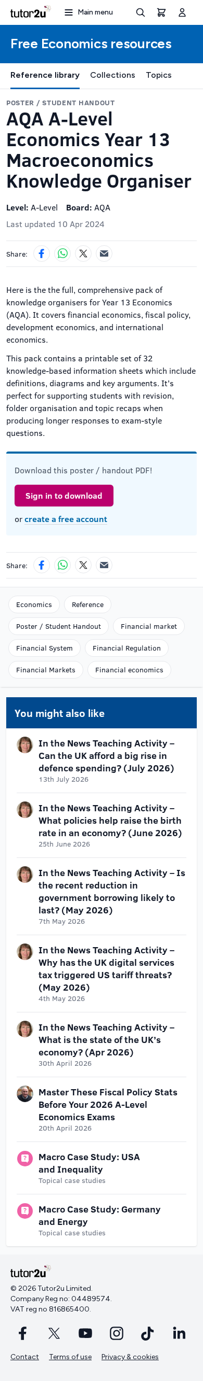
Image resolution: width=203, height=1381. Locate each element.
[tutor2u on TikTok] (147, 1333)
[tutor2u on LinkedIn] (179, 1333)
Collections (112, 75)
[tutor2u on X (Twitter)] (54, 1333)
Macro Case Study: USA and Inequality (89, 1162)
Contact (24, 1356)
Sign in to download (64, 495)
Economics (34, 604)
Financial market (149, 626)
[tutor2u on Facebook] (22, 1333)
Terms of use (70, 1356)
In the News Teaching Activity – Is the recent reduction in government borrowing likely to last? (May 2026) (112, 891)
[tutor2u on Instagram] (116, 1333)
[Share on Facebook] (41, 253)
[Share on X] (83, 253)
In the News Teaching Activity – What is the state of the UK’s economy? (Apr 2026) (106, 1039)
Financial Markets (45, 669)
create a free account (65, 518)
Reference (88, 604)
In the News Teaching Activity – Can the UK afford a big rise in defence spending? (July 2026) (106, 755)
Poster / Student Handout (58, 626)
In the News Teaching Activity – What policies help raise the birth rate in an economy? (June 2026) (110, 820)
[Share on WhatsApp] (62, 253)
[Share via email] (104, 253)
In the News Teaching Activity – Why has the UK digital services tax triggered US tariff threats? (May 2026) (106, 968)
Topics (159, 75)
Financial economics (129, 669)
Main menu (95, 12)
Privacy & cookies (130, 1356)
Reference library (45, 75)
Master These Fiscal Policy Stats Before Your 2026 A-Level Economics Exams (108, 1104)
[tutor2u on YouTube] (85, 1333)
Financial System (44, 648)
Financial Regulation (127, 648)
